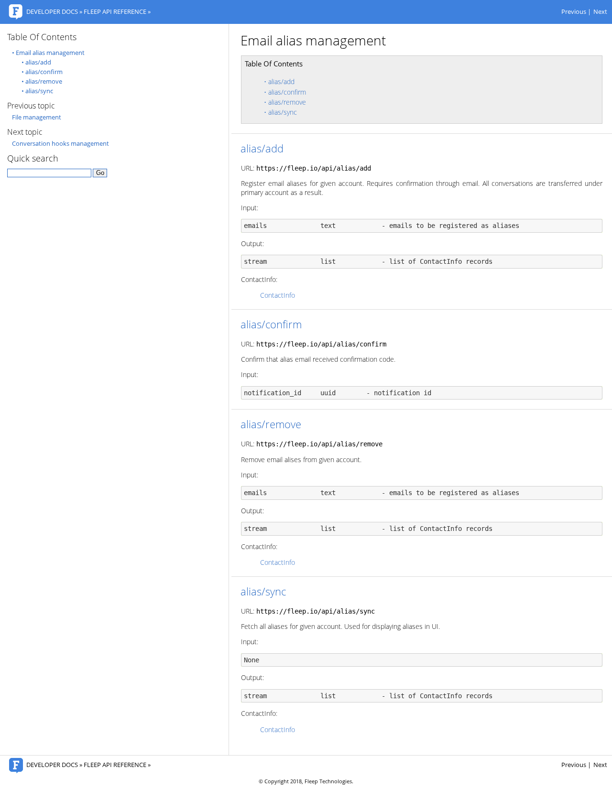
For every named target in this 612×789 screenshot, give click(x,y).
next (600, 12)
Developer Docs (52, 12)
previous (573, 12)
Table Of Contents (41, 37)
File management (36, 117)
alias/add (281, 81)
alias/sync (282, 112)
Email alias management (50, 53)
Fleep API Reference (115, 12)
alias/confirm (287, 92)
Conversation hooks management (60, 144)
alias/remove (287, 102)
